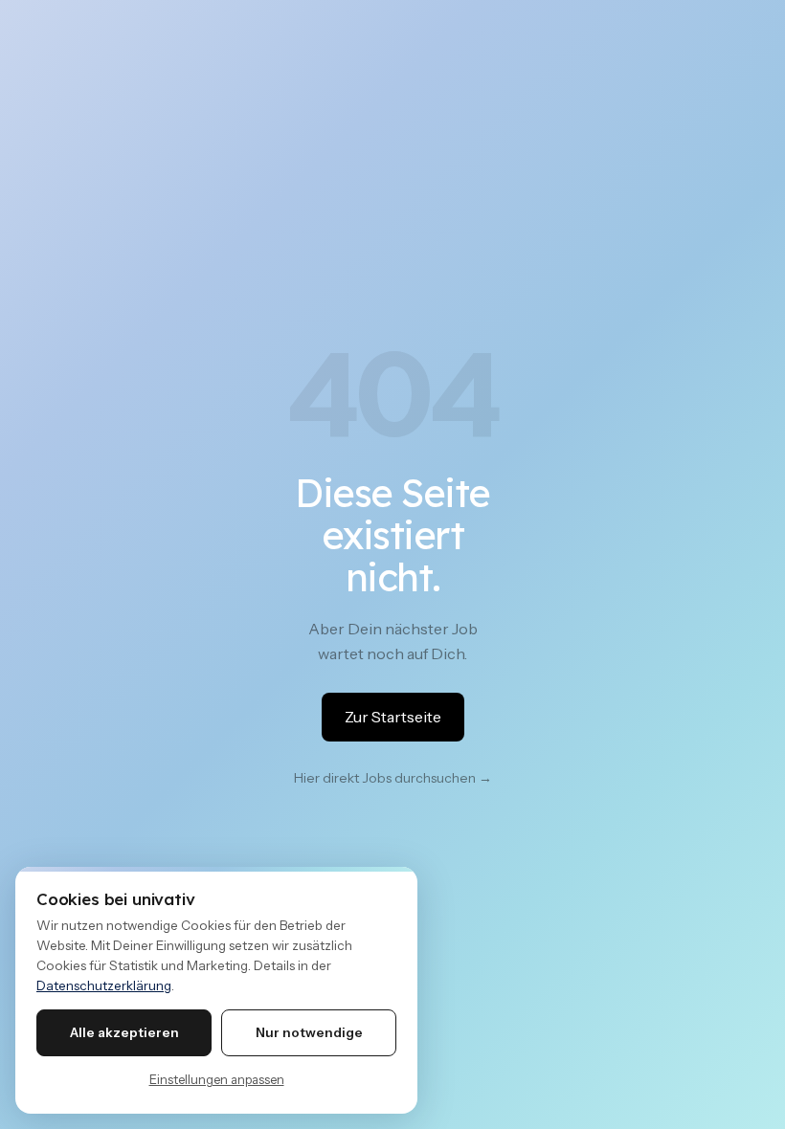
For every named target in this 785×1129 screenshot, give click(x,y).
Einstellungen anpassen (216, 1079)
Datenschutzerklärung (103, 985)
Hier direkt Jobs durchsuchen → (393, 777)
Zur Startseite (393, 716)
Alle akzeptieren (124, 1032)
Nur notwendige (309, 1032)
